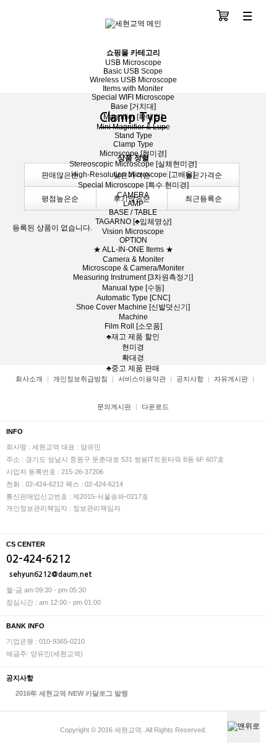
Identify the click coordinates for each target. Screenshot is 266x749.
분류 (247, 17)
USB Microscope (133, 62)
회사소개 (29, 379)
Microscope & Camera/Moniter (133, 268)
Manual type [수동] (133, 288)
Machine (133, 317)
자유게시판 (231, 379)
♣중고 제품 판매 (133, 368)
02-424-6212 (38, 559)
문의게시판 (114, 406)
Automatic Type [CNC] (133, 297)
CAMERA (133, 195)
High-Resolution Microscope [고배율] (133, 174)
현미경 (133, 347)
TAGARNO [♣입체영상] (133, 221)
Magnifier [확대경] (133, 117)
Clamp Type (133, 144)
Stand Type (133, 135)
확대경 (133, 357)
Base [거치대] (133, 106)
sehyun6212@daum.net (50, 574)
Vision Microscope (133, 231)
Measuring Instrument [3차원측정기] (133, 277)
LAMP (133, 203)
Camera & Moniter (133, 259)
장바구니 (222, 17)
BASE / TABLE (133, 212)
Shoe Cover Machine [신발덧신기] (133, 307)
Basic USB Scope (133, 71)
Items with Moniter (133, 88)
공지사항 (190, 379)
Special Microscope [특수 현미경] (133, 185)
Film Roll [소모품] (133, 326)
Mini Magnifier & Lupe (133, 127)
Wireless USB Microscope (133, 80)
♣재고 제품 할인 (133, 336)
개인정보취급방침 (80, 379)
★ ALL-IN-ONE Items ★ (133, 249)
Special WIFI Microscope (133, 97)
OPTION (133, 240)
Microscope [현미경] (133, 153)
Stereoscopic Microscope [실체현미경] (133, 164)
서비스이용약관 (142, 379)
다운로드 (155, 406)
